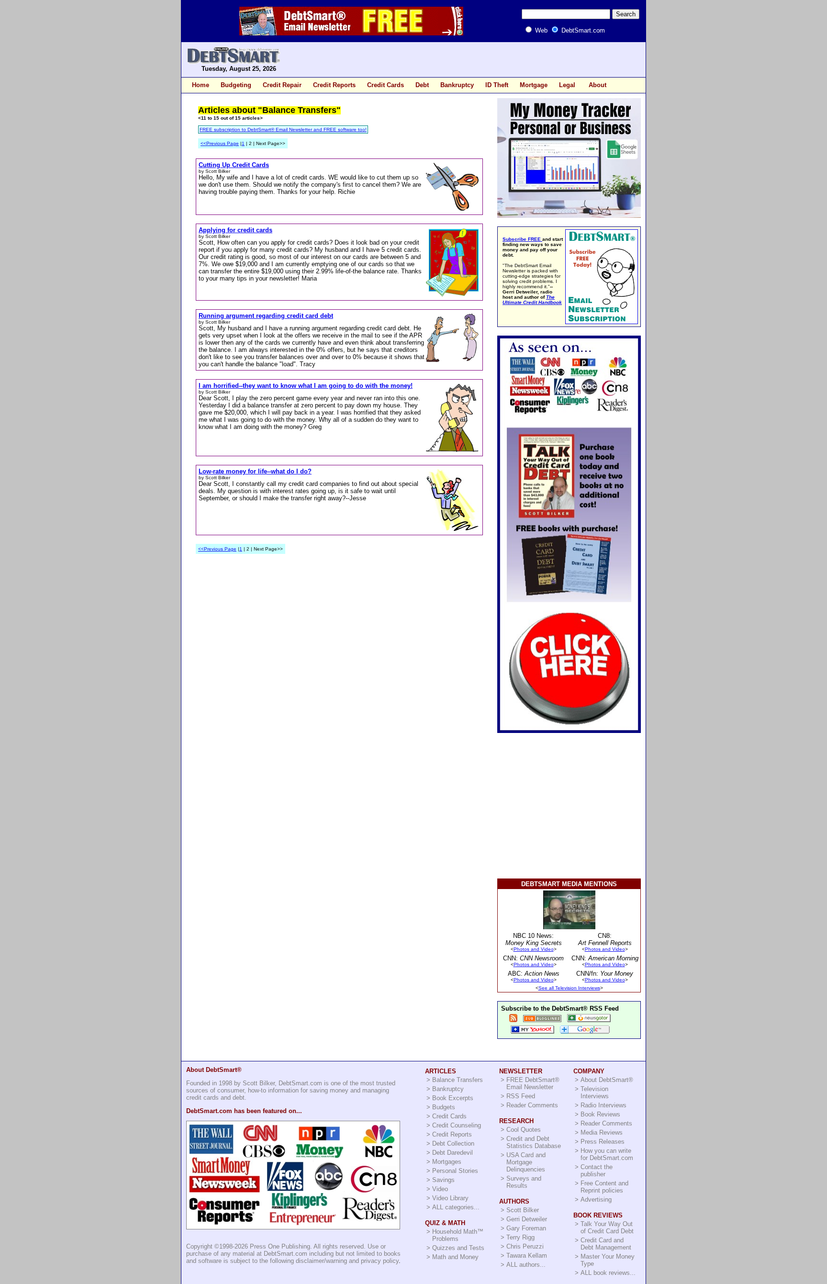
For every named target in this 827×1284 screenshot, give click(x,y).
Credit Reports (334, 85)
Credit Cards (385, 85)
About (597, 85)
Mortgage (534, 85)
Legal (567, 85)
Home (200, 85)
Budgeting (236, 85)
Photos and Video (534, 949)
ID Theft (496, 85)
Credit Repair (282, 85)
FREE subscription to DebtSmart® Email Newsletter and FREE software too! (283, 129)
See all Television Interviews (569, 988)
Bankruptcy (457, 85)
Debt (422, 85)
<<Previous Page (220, 143)
